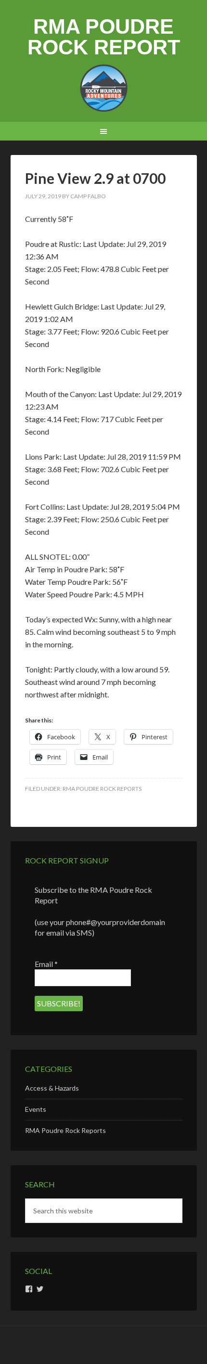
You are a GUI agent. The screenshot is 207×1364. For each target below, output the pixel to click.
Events (35, 1109)
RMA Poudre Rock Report (103, 37)
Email (46, 963)
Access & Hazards (52, 1088)
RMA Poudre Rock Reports (102, 788)
